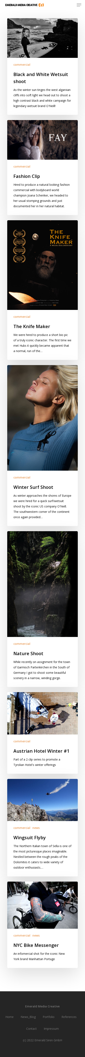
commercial (21, 65)
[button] (79, 5)
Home (9, 1017)
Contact (31, 1029)
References (69, 1017)
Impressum (51, 1029)
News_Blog (28, 1017)
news (36, 828)
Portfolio (48, 1017)
